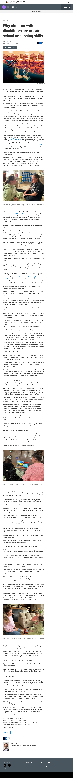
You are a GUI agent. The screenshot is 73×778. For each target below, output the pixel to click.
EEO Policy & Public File (31, 766)
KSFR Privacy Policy (45, 766)
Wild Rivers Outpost (19, 214)
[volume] (8, 7)
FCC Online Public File (30, 762)
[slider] (10, 7)
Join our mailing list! (45, 762)
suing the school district (35, 145)
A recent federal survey (14, 139)
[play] (4, 7)
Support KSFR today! (36, 11)
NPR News (5, 20)
